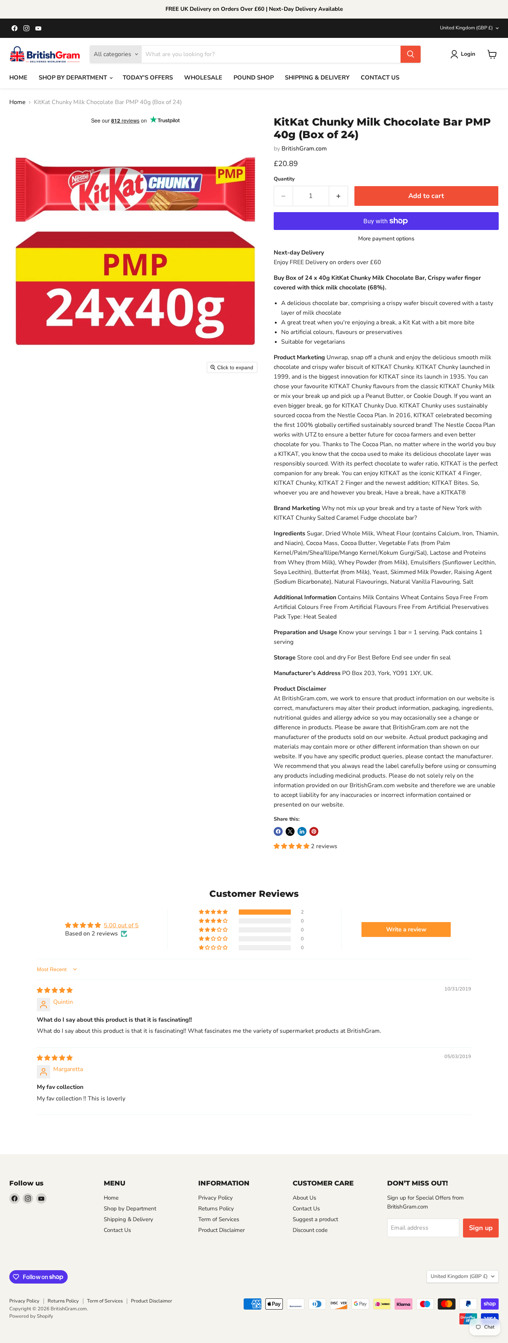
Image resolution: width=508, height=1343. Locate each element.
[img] (55, 990)
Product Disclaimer (221, 1230)
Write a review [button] (406, 929)
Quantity (284, 179)
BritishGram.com (304, 149)
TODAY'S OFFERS (148, 78)
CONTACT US (380, 78)
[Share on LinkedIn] (302, 831)
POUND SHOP (254, 78)
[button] (464, 54)
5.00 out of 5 (121, 925)
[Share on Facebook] (278, 831)
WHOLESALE (203, 78)
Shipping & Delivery (128, 1219)
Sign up (481, 1227)
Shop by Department (130, 1208)
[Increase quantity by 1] (338, 196)
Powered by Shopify (31, 1316)
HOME (18, 78)
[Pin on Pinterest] (313, 831)
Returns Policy (216, 1208)
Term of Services (218, 1219)
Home (17, 102)
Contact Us (117, 1230)
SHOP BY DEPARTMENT (74, 78)
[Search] (411, 54)
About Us (304, 1197)
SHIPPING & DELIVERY (317, 78)
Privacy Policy (215, 1197)
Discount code (310, 1230)
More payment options (386, 239)
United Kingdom (466, 28)
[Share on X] (290, 831)
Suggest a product (315, 1219)
